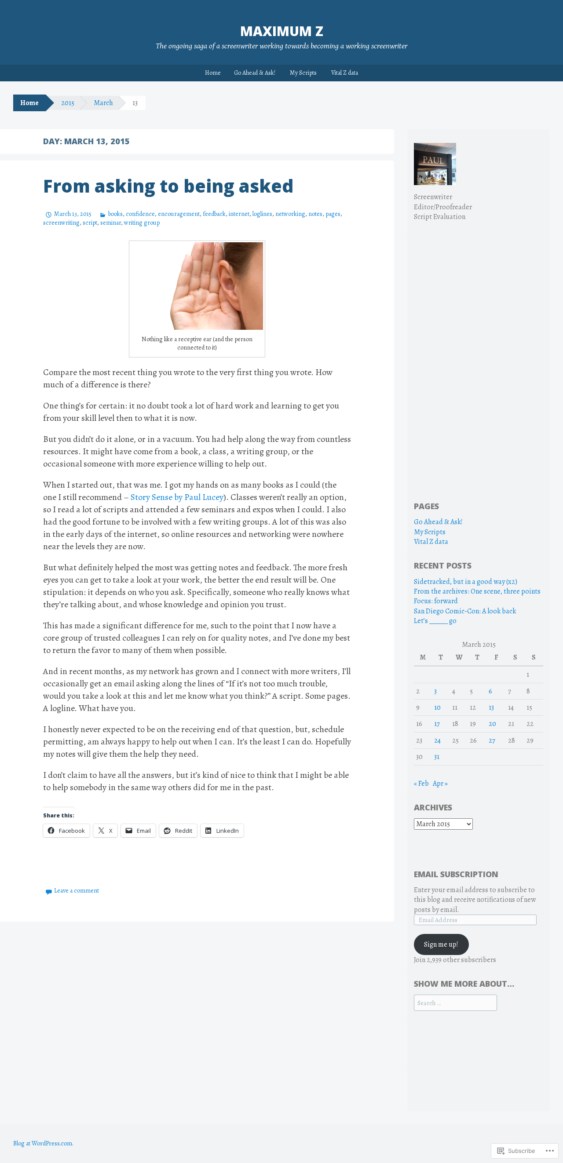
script (90, 223)
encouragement (179, 214)
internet (239, 214)
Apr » (440, 783)
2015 (67, 103)
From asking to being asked (168, 186)
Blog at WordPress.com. (43, 1143)
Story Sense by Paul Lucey (177, 497)
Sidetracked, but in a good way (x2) (465, 582)
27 (492, 740)
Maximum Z (281, 31)
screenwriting (61, 223)
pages (332, 214)
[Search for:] (455, 1003)
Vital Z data (344, 73)
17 (437, 724)
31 (436, 757)
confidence (140, 214)
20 (492, 724)
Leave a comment (76, 890)
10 (437, 707)
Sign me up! (441, 944)
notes (315, 214)
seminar (110, 223)
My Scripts (303, 73)
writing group (142, 223)
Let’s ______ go (435, 621)
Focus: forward (436, 601)
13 (491, 707)
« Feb (421, 783)
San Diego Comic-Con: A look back (465, 611)
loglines (262, 214)
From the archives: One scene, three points (477, 591)
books (115, 214)
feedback (214, 214)
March (103, 103)
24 (437, 740)
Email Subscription (456, 874)
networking (290, 214)
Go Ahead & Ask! (254, 73)
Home (213, 73)
